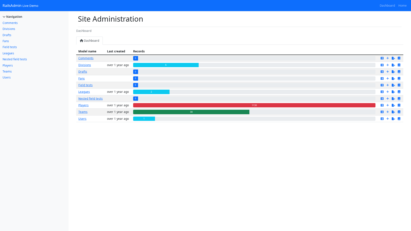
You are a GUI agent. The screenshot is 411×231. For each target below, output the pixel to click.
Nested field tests (15, 59)
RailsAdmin (20, 5)
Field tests (10, 47)
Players (8, 65)
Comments (10, 23)
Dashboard (387, 5)
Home (402, 5)
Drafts (7, 35)
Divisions (9, 29)
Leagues (8, 53)
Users (7, 77)
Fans (6, 41)
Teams (7, 71)
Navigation (13, 17)
